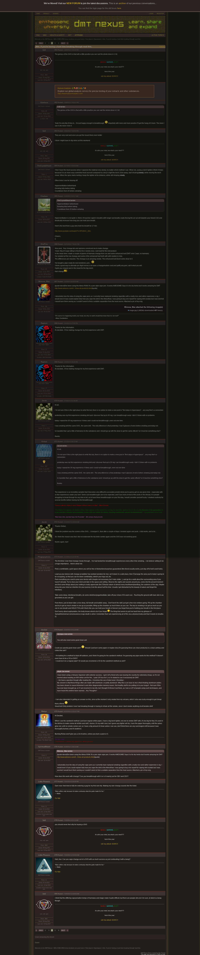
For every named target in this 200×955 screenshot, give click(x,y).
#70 (55, 401)
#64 (55, 166)
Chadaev (44, 196)
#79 (55, 855)
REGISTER (160, 13)
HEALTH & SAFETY (57, 35)
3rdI (44, 50)
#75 (55, 711)
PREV (41, 43)
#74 (55, 630)
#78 (55, 820)
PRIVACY (46, 13)
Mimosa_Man (44, 281)
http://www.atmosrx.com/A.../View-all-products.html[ (73, 288)
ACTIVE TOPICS (158, 35)
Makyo (44, 711)
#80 (55, 894)
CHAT (38, 13)
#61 (55, 50)
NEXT (63, 43)
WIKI (44, 35)
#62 (55, 102)
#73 (55, 557)
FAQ (37, 35)
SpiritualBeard (44, 747)
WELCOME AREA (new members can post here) (69, 39)
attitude (109, 76)
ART (69, 35)
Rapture (44, 323)
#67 (55, 281)
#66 (55, 244)
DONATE (56, 13)
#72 (55, 522)
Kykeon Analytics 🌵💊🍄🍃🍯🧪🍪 (72, 88)
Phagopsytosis (44, 557)
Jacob (44, 401)
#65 (55, 196)
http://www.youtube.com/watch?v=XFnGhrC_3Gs (73, 231)
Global (44, 442)
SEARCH (115, 76)
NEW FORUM (73, 3)
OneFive (44, 244)
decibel (44, 630)
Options (162, 46)
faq (105, 76)
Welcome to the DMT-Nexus (43, 39)
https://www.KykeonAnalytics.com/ (70, 94)
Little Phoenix (44, 782)
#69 (55, 362)
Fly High (57, 798)
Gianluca (44, 102)
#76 (55, 747)
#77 (55, 781)
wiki (102, 76)
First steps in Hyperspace (93, 39)
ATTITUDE (79, 35)
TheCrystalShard (44, 166)
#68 (55, 323)
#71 (55, 441)
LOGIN (151, 13)
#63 (55, 131)
